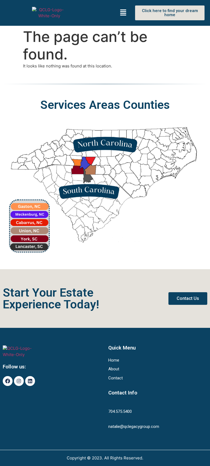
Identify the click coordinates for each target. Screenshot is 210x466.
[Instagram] (19, 381)
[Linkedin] (30, 381)
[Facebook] (8, 381)
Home (113, 360)
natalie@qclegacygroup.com (133, 426)
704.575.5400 (120, 411)
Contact (115, 378)
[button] (124, 13)
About (113, 368)
